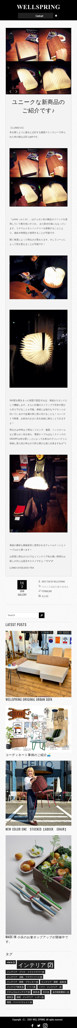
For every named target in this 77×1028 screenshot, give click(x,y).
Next (16, 91)
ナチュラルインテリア (18, 991)
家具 (36, 991)
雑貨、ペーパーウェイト (19, 1002)
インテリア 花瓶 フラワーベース (24, 976)
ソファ (31, 986)
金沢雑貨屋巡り (61, 991)
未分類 (45, 596)
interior (11, 962)
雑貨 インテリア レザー (30, 996)
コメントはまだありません (55, 586)
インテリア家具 (15, 986)
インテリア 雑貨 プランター (22, 981)
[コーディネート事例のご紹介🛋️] (38, 729)
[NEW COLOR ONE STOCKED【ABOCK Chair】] (38, 793)
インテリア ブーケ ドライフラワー (25, 971)
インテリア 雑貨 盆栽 (53, 981)
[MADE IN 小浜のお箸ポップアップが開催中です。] (38, 884)
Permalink (47, 591)
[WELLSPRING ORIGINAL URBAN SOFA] (38, 664)
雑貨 (10, 996)
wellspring (59, 581)
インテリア (35, 964)
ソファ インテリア (50, 986)
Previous (10, 91)
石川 (46, 991)
